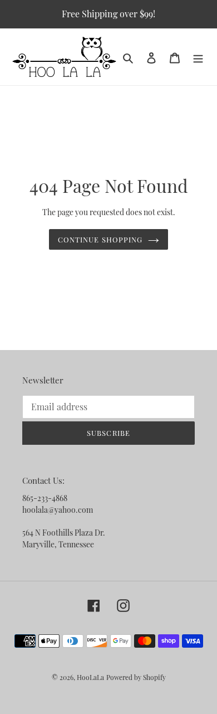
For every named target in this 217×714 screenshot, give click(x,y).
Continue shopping (100, 239)
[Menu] (198, 57)
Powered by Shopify (136, 677)
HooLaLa (90, 677)
